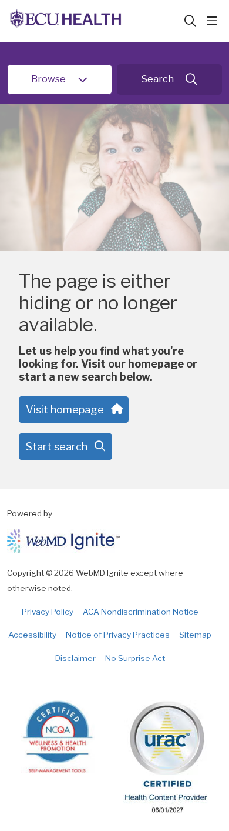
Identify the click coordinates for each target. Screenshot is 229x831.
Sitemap (195, 634)
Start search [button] (56, 446)
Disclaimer (75, 658)
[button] (214, 21)
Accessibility (32, 634)
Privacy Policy (47, 611)
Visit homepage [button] (65, 409)
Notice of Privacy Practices (118, 634)
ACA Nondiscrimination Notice (140, 611)
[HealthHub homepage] (95, 21)
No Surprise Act (135, 658)
